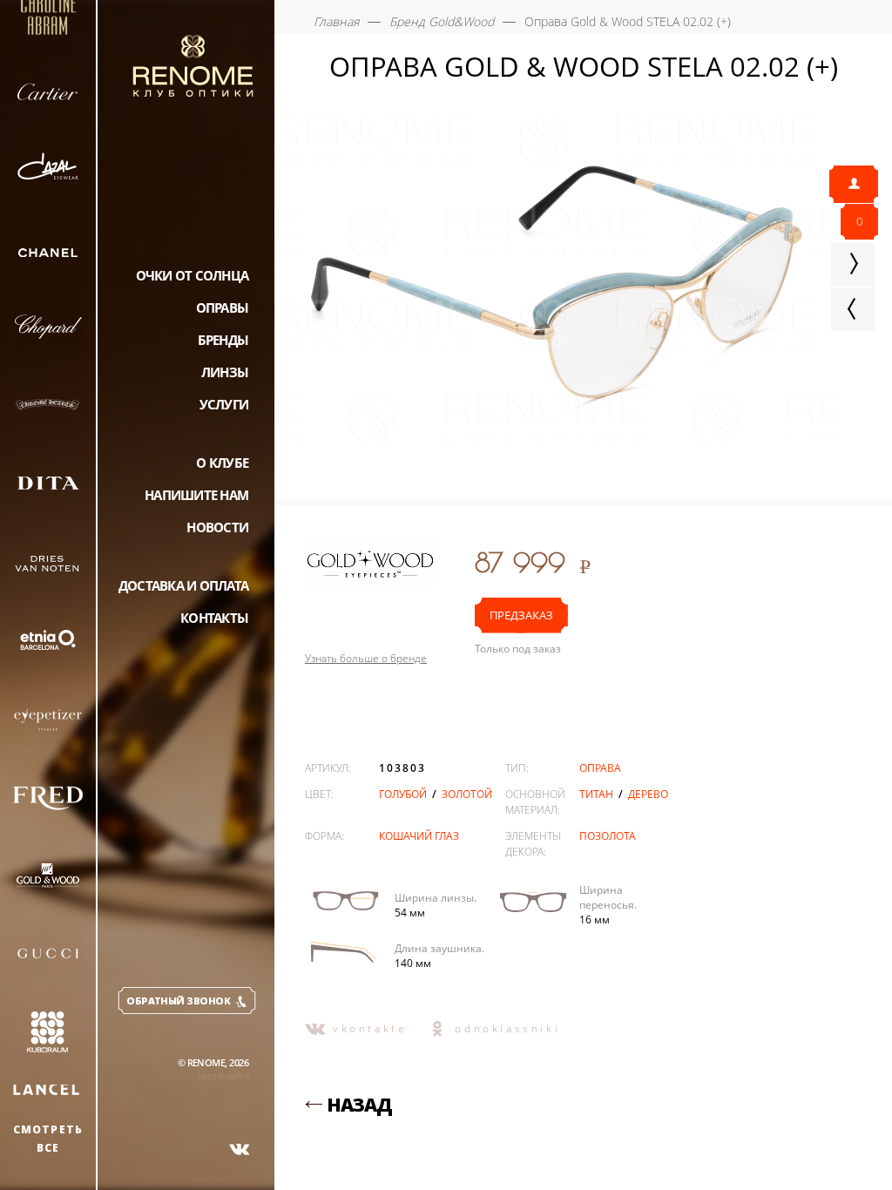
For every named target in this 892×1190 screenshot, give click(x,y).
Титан (597, 794)
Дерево (648, 794)
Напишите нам (196, 495)
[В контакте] (239, 1149)
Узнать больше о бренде (366, 658)
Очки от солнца (192, 275)
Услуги (224, 404)
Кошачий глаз (419, 835)
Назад (359, 1104)
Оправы (222, 307)
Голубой (404, 794)
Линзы (224, 372)
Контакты (214, 617)
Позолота (607, 835)
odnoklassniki (507, 1028)
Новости (217, 527)
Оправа (600, 768)
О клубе (222, 462)
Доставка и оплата (183, 585)
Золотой (467, 794)
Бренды (223, 339)
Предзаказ (521, 615)
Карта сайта (223, 1075)
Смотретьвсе (48, 1138)
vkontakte (370, 1028)
